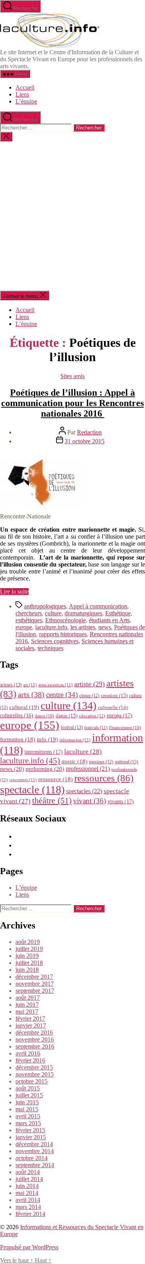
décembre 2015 (34, 1067)
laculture (83, 751)
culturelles (16, 715)
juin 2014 (27, 1186)
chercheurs (28, 613)
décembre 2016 (34, 1032)
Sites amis (72, 376)
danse (66, 715)
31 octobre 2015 (84, 441)
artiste (89, 684)
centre (62, 695)
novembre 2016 (34, 1039)
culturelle (113, 707)
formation (17, 739)
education (92, 715)
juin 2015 (27, 1102)
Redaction (89, 432)
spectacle (32, 790)
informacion (75, 739)
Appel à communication (98, 606)
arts (31, 695)
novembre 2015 (34, 1074)
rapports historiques (63, 634)
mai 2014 (26, 1193)
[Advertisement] (72, 216)
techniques (50, 648)
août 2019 (27, 942)
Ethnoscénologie (65, 620)
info (47, 739)
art (30, 684)
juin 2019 (27, 955)
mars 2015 (28, 1123)
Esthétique (118, 613)
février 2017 (30, 1018)
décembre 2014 (34, 1144)
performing (45, 768)
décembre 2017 (34, 976)
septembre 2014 (34, 1165)
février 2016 (30, 1060)
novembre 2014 (34, 1151)
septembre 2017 (34, 990)
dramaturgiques (83, 613)
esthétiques (28, 620)
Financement (125, 727)
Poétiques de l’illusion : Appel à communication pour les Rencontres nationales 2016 (72, 402)
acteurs (11, 684)
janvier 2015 (30, 1137)
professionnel (88, 768)
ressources (103, 777)
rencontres (23, 779)
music (74, 761)
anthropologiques (45, 606)
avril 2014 (27, 1200)
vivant (89, 801)
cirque (89, 695)
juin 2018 (27, 969)
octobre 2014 (31, 1158)
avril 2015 (27, 1116)
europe (23, 627)
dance (44, 716)
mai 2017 (26, 1011)
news (104, 627)
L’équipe (26, 101)
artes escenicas (55, 684)
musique (101, 762)
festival (72, 727)
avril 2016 (27, 1053)
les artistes (82, 627)
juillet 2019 (29, 948)
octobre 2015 (31, 1081)
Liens (22, 94)
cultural (24, 707)
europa (119, 715)
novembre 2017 (34, 983)
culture (53, 613)
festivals (95, 727)
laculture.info (51, 627)
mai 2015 (26, 1109)
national (126, 762)
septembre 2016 (34, 1046)
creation (114, 695)
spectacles (84, 791)
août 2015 (27, 1088)
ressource (55, 779)
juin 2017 (27, 1004)
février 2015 (30, 1130)
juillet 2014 (29, 1179)
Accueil (24, 87)
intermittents (43, 752)
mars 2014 (28, 1207)
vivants (120, 801)
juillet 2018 (29, 962)
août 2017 (27, 997)
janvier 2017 (30, 1025)
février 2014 (30, 1214)
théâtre (52, 800)
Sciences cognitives (54, 641)
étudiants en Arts (109, 620)
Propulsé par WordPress (29, 1247)
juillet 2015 (29, 1095)
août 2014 (27, 1172)
